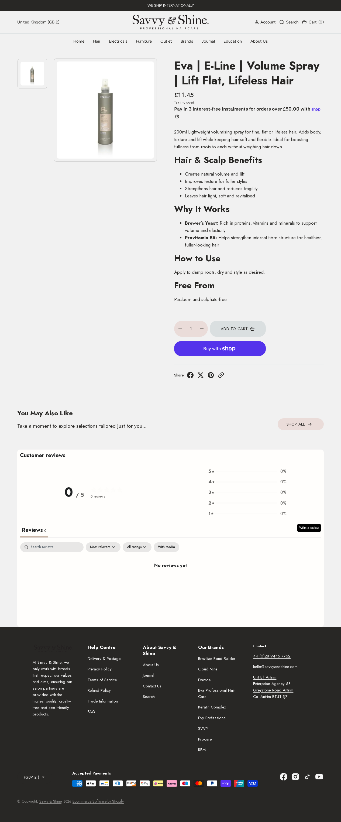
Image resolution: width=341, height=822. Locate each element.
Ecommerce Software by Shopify (98, 801)
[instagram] (295, 777)
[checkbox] (166, 547)
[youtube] (319, 777)
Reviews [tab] (34, 530)
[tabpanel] (170, 583)
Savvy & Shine (50, 801)
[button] (265, 22)
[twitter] (200, 377)
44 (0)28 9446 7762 (272, 656)
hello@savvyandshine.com (275, 667)
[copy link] (221, 377)
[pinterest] (211, 377)
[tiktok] (307, 777)
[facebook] (190, 377)
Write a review (309, 527)
